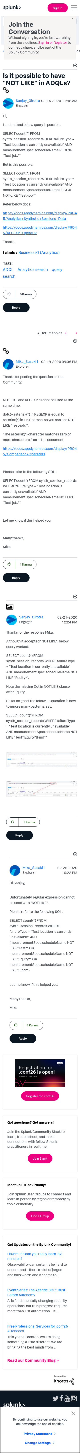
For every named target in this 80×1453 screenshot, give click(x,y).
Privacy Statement (38, 1434)
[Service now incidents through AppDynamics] (75, 333)
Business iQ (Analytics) (39, 252)
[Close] (73, 1413)
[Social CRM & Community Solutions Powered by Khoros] (64, 1379)
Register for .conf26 (40, 1096)
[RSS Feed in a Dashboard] (67, 333)
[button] (74, 66)
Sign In (57, 8)
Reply (16, 307)
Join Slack (40, 1158)
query (57, 269)
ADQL (8, 269)
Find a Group (40, 1216)
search (9, 276)
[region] (40, 1430)
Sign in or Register (52, 42)
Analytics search (33, 269)
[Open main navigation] (74, 7)
